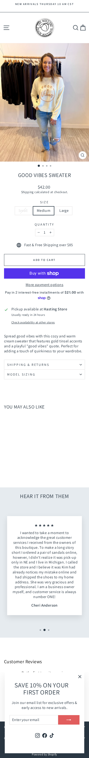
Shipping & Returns (28, 365)
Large (64, 210)
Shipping (27, 192)
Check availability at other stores (33, 322)
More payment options (44, 284)
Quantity (44, 224)
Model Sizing (21, 374)
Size (44, 202)
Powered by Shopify (44, 754)
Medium (43, 210)
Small (23, 210)
